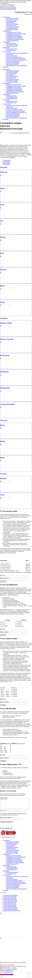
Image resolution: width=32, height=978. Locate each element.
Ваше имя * (3, 810)
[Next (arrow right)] (2, 977)
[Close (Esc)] (0, 976)
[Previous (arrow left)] (0, 977)
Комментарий (3, 798)
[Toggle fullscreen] (3, 976)
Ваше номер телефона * (6, 817)
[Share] (2, 976)
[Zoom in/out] (5, 976)
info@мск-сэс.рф (8, 972)
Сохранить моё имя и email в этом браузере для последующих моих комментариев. (13, 814)
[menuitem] (6, 17)
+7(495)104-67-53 (23, 12)
